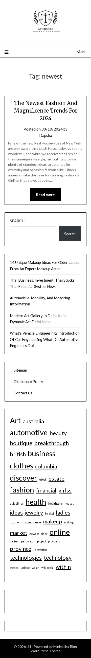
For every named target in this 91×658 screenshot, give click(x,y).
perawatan (28, 541)
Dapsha (45, 135)
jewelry (34, 512)
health (36, 501)
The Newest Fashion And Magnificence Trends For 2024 (45, 110)
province (20, 548)
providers (54, 541)
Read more (45, 194)
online (60, 531)
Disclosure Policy (28, 381)
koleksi (49, 513)
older (44, 533)
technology (58, 557)
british (18, 454)
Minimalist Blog (65, 646)
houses (69, 503)
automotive (29, 432)
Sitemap (20, 370)
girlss (65, 490)
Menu (81, 51)
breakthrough (51, 443)
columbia (46, 466)
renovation (40, 549)
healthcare (55, 503)
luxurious (16, 522)
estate (56, 478)
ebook (43, 479)
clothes (21, 465)
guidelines (17, 503)
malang (69, 522)
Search (17, 220)
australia (33, 421)
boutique (21, 443)
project (41, 541)
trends (14, 567)
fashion (22, 489)
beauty (58, 433)
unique (25, 567)
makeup (52, 521)
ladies (63, 512)
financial (46, 490)
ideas (16, 512)
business (41, 453)
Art (15, 420)
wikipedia (47, 567)
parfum (14, 541)
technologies (26, 557)
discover (23, 477)
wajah (35, 567)
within (63, 566)
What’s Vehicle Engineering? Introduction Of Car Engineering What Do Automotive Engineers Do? (45, 339)
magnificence (32, 522)
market (18, 532)
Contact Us (23, 393)
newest (34, 533)
